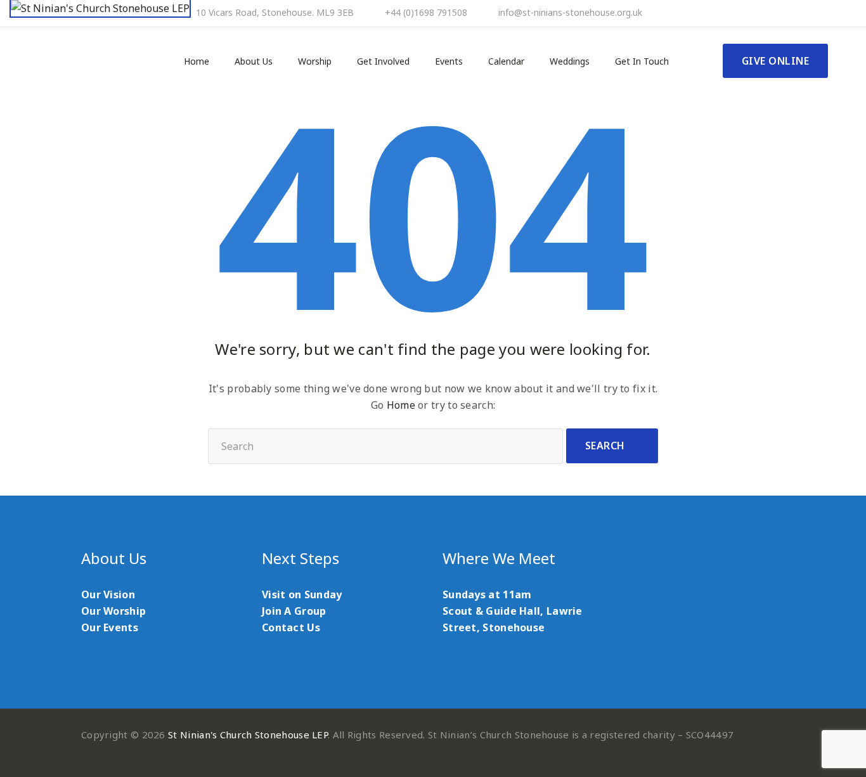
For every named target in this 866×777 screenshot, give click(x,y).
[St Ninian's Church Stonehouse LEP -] (100, 9)
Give (776, 61)
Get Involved (383, 61)
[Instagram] (824, 13)
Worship (315, 61)
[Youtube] (807, 13)
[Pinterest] (790, 13)
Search (605, 446)
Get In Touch (642, 61)
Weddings (570, 61)
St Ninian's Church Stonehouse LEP (248, 734)
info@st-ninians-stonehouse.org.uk (570, 12)
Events (449, 61)
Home (196, 61)
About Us (254, 61)
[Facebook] (773, 13)
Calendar (506, 61)
